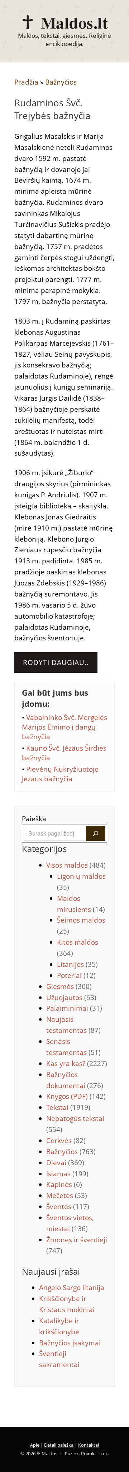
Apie (34, 1445)
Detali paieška (58, 1445)
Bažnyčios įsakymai (70, 1342)
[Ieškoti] (95, 833)
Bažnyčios (61, 82)
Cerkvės (66, 1140)
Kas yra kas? (76, 1063)
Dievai (65, 1162)
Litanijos (77, 964)
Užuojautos (71, 997)
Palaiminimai (74, 1008)
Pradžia (26, 82)
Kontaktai (88, 1445)
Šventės (67, 1206)
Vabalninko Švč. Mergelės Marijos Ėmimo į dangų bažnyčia (64, 727)
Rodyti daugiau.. (56, 662)
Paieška (34, 818)
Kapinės (64, 1184)
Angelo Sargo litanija (71, 1287)
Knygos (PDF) (76, 1096)
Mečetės (66, 1195)
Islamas (67, 1173)
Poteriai (76, 975)
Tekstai (68, 1107)
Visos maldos (76, 865)
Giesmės (69, 986)
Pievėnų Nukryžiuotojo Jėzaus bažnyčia (60, 774)
